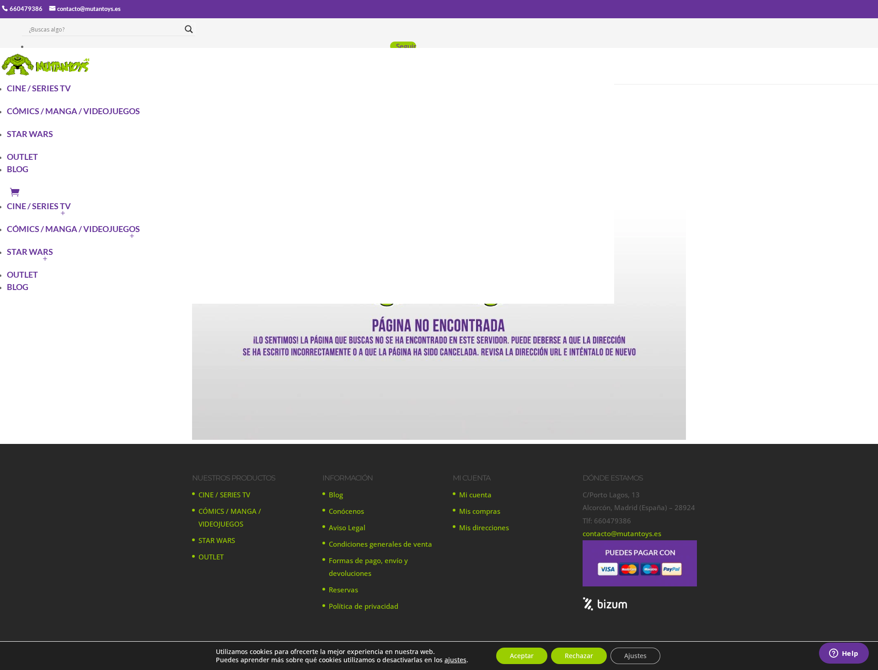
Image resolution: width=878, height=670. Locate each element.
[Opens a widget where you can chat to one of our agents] (844, 654)
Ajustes (635, 655)
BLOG (17, 169)
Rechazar (579, 655)
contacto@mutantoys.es (89, 8)
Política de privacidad (363, 606)
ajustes (455, 660)
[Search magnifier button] (188, 29)
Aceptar (522, 655)
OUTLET (22, 157)
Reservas (343, 589)
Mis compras (479, 511)
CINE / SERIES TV (39, 88)
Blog (336, 494)
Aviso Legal (347, 527)
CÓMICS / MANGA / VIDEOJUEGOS (73, 111)
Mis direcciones (484, 527)
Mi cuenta (475, 494)
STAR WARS (30, 134)
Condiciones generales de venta (380, 544)
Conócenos (346, 511)
